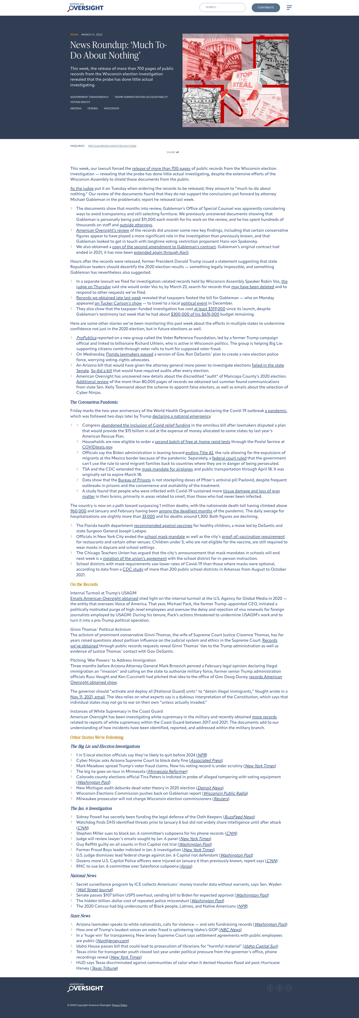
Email (288, 988)
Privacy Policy (119, 1005)
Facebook (279, 988)
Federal (93, 108)
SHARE (171, 152)
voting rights (80, 102)
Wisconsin (111, 108)
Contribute (266, 8)
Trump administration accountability (141, 97)
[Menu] (289, 7)
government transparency (89, 97)
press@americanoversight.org (112, 146)
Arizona (76, 108)
